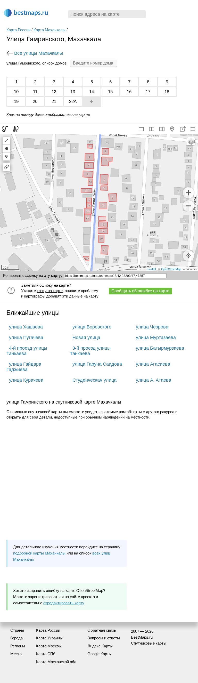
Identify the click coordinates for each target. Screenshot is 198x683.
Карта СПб (45, 654)
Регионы (17, 646)
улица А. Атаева (153, 380)
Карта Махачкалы (49, 30)
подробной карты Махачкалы (39, 553)
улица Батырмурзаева (160, 348)
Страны (17, 630)
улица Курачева (26, 380)
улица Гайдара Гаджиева (23, 366)
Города (16, 638)
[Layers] (191, 141)
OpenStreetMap (171, 269)
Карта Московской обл (56, 662)
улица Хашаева (26, 327)
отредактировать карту (63, 603)
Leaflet (151, 269)
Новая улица (86, 337)
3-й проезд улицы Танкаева (90, 350)
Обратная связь (101, 630)
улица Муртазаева (156, 337)
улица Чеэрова (152, 327)
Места (16, 654)
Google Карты (99, 654)
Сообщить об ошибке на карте (140, 291)
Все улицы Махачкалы (38, 53)
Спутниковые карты (148, 643)
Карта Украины (49, 638)
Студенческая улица (94, 380)
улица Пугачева (26, 337)
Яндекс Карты (100, 646)
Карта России (18, 30)
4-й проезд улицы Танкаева (26, 350)
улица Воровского (91, 327)
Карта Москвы (49, 646)
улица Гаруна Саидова (97, 364)
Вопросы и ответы (103, 638)
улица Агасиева (153, 364)
